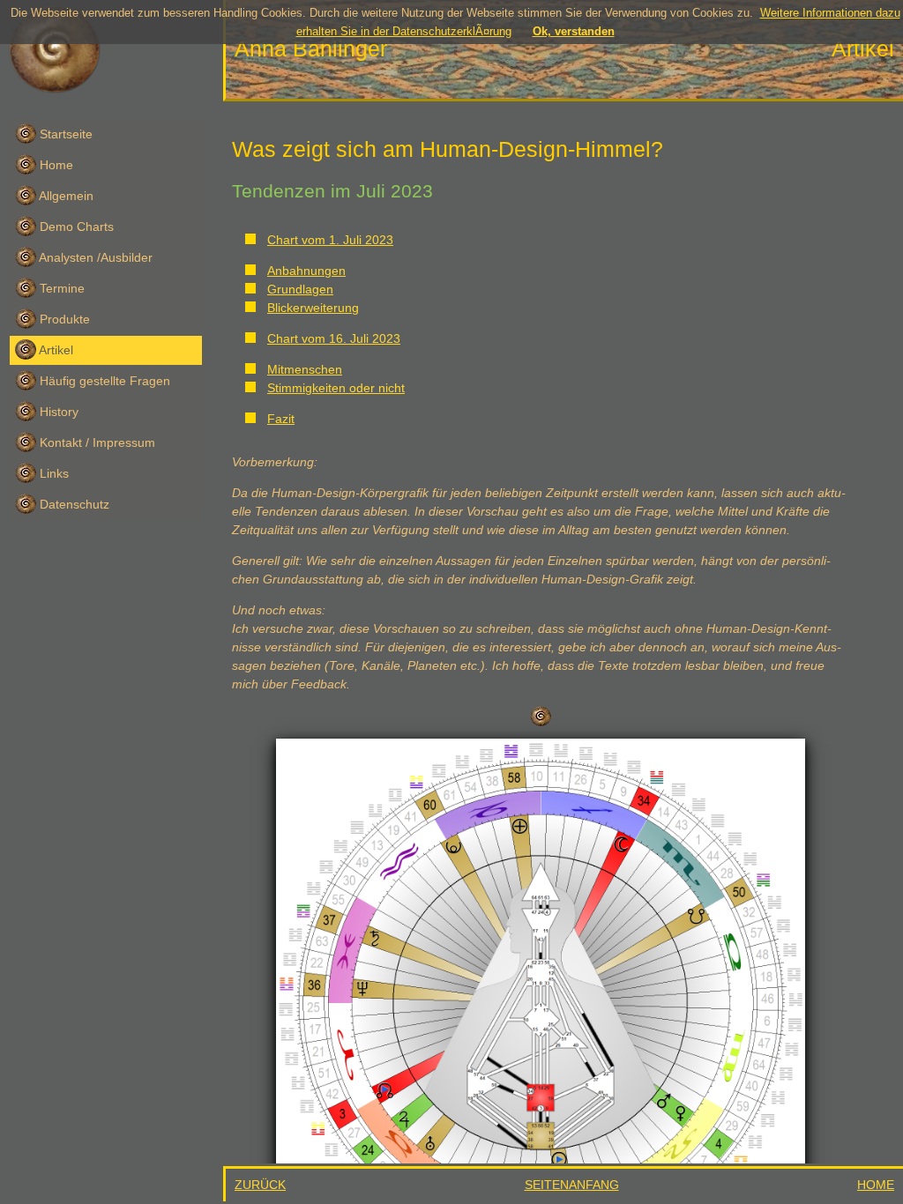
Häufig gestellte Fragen (103, 381)
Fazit (281, 419)
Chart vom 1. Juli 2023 (330, 240)
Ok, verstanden (574, 31)
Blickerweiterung (313, 308)
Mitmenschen (304, 369)
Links (52, 473)
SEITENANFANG (572, 1185)
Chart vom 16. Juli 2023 (333, 338)
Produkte (63, 319)
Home (54, 165)
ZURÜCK (260, 1185)
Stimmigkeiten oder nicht (336, 388)
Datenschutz (72, 504)
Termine (60, 288)
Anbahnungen (306, 271)
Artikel (54, 350)
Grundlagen (300, 289)
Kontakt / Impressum (95, 442)
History (57, 412)
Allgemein (64, 196)
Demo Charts (75, 226)
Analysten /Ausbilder (94, 257)
